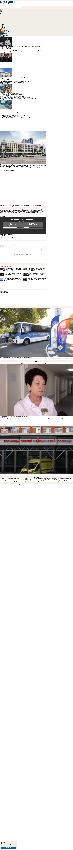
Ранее (10, 248)
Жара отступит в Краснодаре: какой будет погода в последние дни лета (33, 362)
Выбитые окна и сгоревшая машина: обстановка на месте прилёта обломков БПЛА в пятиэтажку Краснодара (44, 418)
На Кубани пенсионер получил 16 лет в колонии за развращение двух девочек (32, 363)
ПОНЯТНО (8, 847)
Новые (1, 248)
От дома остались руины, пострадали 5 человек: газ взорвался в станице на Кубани (31, 480)
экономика (8, 238)
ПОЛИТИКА (2, 21)
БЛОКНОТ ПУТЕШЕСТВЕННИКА (5, 12)
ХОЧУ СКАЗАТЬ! (3, 28)
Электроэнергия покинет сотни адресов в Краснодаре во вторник (11, 363)
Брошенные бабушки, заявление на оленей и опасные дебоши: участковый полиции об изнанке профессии (18, 49)
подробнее (8, 292)
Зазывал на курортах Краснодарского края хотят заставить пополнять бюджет (14, 236)
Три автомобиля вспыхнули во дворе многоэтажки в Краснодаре (54, 480)
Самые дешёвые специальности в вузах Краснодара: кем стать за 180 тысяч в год (14, 81)
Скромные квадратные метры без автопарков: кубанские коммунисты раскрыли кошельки (15, 65)
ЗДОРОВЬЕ (2, 13)
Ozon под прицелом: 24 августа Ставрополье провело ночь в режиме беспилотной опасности (14, 418)
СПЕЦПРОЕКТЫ (3, 24)
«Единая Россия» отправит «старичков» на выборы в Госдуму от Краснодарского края (15, 66)
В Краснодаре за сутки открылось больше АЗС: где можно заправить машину (26, 481)
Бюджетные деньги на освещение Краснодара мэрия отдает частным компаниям (14, 237)
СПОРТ (1, 25)
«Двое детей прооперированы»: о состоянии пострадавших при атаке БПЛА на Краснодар (14, 416)
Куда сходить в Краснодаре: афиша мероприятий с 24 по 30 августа (32, 478)
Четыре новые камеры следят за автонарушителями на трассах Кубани (12, 478)
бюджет (5, 238)
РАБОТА (6, 30)
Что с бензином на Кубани (4, 99)
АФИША (1, 11)
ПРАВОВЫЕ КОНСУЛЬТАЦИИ (5, 22)
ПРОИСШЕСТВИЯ (3, 23)
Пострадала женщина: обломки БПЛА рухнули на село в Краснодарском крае (12, 484)
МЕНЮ (1, 9)
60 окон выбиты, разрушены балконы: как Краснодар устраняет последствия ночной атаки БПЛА (58, 362)
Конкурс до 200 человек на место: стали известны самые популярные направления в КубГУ (16, 80)
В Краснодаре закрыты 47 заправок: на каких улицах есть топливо (11, 112)
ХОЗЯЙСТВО (2, 27)
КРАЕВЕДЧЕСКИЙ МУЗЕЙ (4, 15)
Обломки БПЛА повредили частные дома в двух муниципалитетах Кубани (37, 479)
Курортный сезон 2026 (4, 83)
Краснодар (2, 238)
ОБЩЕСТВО (2, 20)
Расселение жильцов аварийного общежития (20, 214)
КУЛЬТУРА (2, 16)
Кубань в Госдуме (3, 52)
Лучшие (5, 248)
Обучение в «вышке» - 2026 (5, 67)
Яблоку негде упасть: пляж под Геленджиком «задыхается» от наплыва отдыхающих (15, 97)
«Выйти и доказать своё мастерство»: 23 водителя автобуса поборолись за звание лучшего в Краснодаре (15, 357)
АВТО (1, 10)
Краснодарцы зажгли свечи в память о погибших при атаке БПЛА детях (11, 362)
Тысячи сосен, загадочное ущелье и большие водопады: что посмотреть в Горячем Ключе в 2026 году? (18, 98)
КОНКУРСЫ (2, 14)
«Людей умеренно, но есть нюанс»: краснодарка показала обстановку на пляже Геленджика (16, 96)
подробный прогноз (3, 292)
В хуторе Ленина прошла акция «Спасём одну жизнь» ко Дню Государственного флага (56, 478)
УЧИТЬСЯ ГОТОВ (6, 31)
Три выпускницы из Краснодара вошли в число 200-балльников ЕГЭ (12, 82)
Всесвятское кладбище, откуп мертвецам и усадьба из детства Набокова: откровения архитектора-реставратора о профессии (22, 50)
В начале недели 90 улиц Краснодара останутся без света (57, 479)
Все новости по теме (3, 48)
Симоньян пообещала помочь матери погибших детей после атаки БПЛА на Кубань (50, 481)
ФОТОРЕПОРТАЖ (3, 26)
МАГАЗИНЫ (5, 35)
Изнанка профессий (3, 36)
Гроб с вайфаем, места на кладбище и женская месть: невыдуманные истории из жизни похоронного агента (19, 51)
